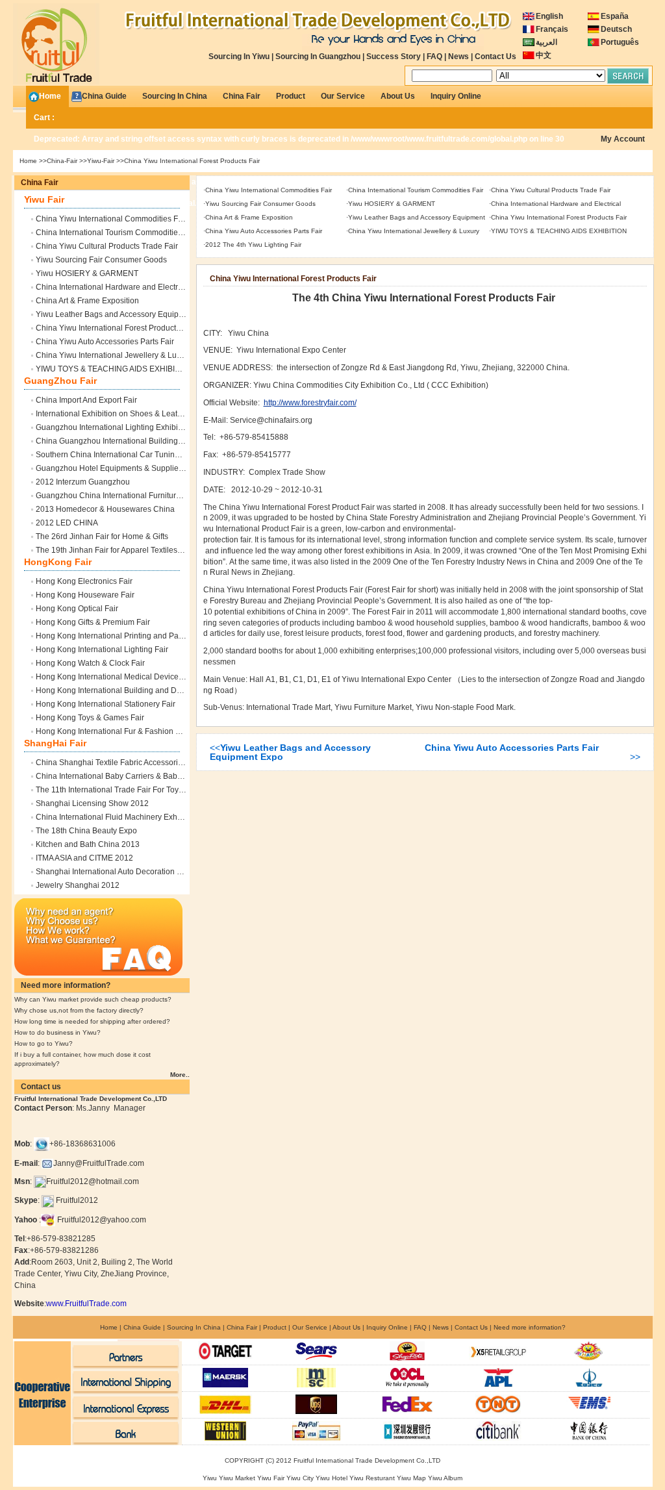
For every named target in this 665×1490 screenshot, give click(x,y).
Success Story (393, 56)
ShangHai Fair (55, 743)
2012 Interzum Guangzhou (83, 481)
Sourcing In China (174, 96)
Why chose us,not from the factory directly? (79, 1010)
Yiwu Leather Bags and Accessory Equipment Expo (126, 314)
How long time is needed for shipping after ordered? (92, 1021)
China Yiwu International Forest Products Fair (115, 328)
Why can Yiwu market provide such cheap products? (92, 999)
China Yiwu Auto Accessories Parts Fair (105, 341)
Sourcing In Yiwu (239, 56)
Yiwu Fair (44, 199)
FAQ (434, 56)
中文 (543, 55)
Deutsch (616, 29)
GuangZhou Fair (60, 380)
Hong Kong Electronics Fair (84, 581)
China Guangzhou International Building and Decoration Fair (143, 441)
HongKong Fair (58, 562)
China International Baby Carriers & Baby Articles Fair (130, 776)
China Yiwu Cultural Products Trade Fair (107, 246)
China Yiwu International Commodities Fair (111, 218)
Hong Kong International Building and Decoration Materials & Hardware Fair (170, 690)
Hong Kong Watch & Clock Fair (90, 663)
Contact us (41, 1086)
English (549, 16)
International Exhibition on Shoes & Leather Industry (127, 413)
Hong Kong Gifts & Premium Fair (93, 622)
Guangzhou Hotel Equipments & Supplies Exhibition (128, 468)
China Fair (241, 96)
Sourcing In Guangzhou (317, 56)
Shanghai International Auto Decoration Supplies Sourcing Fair (146, 871)
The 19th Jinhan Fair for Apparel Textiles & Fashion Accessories (147, 550)
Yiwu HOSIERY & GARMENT (87, 273)
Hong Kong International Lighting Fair (102, 649)
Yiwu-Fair (100, 160)
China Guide (104, 96)
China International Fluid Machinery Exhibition (117, 817)
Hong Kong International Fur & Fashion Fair (112, 731)
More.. (180, 1074)
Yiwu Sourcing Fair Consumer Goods (101, 259)
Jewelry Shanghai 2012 (77, 885)
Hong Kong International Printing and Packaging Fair (129, 635)
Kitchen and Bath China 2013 (88, 844)
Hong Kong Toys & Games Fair (90, 717)
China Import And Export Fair (86, 400)
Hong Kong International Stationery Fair (105, 704)
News (458, 56)
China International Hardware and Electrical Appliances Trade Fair (153, 287)
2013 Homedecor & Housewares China (105, 509)
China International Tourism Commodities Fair (116, 232)
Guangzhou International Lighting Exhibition (113, 427)
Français (552, 29)
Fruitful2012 (77, 1200)
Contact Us (495, 56)
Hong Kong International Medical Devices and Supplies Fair (141, 676)
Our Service (343, 96)
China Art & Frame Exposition (87, 300)
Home (50, 96)
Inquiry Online (456, 96)
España (615, 16)
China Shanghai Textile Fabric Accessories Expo (121, 762)
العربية (546, 42)
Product (290, 96)
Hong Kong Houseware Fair (85, 595)
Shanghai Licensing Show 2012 (92, 803)
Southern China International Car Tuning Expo (117, 454)
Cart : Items (299, 121)
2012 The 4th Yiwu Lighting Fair (253, 244)
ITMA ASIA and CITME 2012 (84, 858)
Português (620, 42)
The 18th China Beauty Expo (86, 830)
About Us (398, 96)
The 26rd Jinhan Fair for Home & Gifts (102, 536)
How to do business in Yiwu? (57, 1032)
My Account (623, 139)
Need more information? (65, 985)
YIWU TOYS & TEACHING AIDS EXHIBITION (114, 368)
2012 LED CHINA (67, 522)
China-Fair (62, 160)
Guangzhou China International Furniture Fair (116, 495)
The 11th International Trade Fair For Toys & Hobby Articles (139, 789)
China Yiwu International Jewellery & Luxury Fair (121, 355)
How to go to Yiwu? (43, 1043)
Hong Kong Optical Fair (77, 608)
